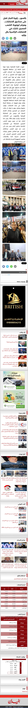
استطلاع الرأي (21, 575)
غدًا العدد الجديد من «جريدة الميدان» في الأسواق (10, 521)
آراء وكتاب (22, 332)
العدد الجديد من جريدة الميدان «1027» (11, 507)
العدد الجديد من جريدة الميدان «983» (10, 527)
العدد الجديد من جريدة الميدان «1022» (11, 514)
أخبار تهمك (22, 454)
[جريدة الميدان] (14, 307)
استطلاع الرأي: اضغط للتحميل (20, 579)
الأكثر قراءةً (22, 413)
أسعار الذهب (21, 614)
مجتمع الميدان (21, 540)
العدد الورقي (21, 504)
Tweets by (24, 691)
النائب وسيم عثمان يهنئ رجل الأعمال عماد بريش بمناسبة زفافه (20, 551)
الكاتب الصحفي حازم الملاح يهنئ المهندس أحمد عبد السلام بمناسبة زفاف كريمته (20, 565)
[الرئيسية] (12, 3)
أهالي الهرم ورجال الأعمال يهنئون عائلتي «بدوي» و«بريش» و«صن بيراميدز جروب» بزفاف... (7, 552)
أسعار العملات (21, 584)
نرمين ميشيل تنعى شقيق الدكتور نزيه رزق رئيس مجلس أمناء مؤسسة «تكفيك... (7, 565)
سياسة (21, 13)
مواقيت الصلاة (20, 656)
